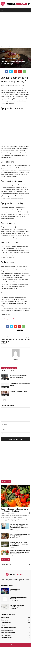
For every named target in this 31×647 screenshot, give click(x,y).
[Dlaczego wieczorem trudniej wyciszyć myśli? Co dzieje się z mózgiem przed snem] (5, 544)
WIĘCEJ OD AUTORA (8, 371)
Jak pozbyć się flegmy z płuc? (18, 391)
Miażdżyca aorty (15, 589)
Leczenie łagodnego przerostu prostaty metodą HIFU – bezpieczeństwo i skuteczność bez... (19, 526)
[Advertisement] (15, 28)
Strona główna (4, 46)
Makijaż (3, 625)
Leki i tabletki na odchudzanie (8, 627)
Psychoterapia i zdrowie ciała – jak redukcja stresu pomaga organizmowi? (20, 535)
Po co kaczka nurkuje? (23, 339)
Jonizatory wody (5, 617)
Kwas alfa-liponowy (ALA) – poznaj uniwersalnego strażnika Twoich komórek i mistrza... (20, 552)
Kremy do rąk (4, 620)
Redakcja (6, 66)
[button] (28, 10)
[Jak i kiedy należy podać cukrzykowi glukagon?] (5, 607)
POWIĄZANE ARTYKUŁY (9, 368)
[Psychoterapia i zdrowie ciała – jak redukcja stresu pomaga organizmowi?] (5, 536)
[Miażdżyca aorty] (5, 591)
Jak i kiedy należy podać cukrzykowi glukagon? (17, 606)
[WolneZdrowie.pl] (15, 4)
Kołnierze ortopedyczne (7, 630)
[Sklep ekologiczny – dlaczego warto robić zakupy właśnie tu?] (15, 496)
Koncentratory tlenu (6, 637)
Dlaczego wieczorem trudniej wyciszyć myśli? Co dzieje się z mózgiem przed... (19, 544)
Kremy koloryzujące (6, 622)
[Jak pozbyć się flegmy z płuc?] (5, 393)
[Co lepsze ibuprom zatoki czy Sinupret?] (5, 599)
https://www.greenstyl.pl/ (7, 319)
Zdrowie (3, 58)
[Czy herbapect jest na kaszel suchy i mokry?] (5, 385)
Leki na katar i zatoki (6, 635)
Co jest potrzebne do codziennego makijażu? (7, 341)
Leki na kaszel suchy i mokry (11, 58)
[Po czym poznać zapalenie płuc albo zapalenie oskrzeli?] (5, 377)
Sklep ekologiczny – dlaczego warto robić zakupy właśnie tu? (14, 510)
